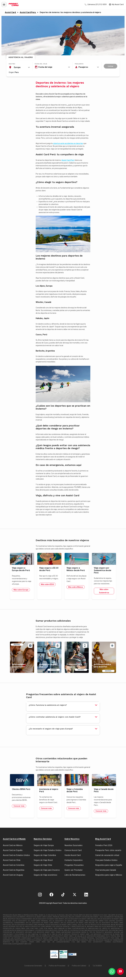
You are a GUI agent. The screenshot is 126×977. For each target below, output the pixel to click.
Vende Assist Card (72, 855)
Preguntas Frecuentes (74, 865)
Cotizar (110, 66)
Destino (12, 64)
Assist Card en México (13, 845)
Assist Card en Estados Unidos (16, 855)
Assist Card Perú (68, 160)
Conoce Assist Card (73, 850)
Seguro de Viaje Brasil (43, 860)
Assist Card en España (12, 850)
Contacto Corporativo (73, 860)
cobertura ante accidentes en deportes (68, 143)
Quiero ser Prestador (73, 870)
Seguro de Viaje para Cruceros (47, 870)
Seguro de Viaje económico (45, 875)
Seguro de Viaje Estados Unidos (47, 850)
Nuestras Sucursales (73, 845)
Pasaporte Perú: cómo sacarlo (108, 850)
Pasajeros (79, 64)
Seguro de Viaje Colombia (45, 855)
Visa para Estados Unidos (106, 860)
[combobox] (19, 67)
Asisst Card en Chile (11, 860)
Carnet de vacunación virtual (107, 855)
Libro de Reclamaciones (74, 875)
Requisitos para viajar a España (108, 865)
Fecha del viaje (41, 64)
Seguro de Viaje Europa (44, 845)
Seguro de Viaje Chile (43, 865)
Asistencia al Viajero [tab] (20, 57)
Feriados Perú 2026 (103, 845)
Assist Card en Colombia (13, 865)
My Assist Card (118, 4)
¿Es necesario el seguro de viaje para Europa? (51, 729)
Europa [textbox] (17, 67)
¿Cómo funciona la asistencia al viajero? (48, 705)
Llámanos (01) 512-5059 (97, 4)
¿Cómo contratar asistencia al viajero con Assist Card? (55, 717)
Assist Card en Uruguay (13, 875)
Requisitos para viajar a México (108, 875)
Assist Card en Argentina (13, 870)
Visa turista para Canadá (105, 870)
